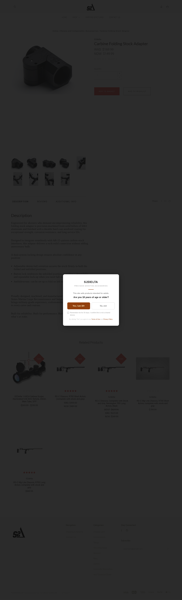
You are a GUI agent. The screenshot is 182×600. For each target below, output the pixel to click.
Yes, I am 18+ (79, 306)
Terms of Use (95, 319)
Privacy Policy (107, 319)
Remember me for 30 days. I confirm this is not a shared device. (90, 314)
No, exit (103, 306)
